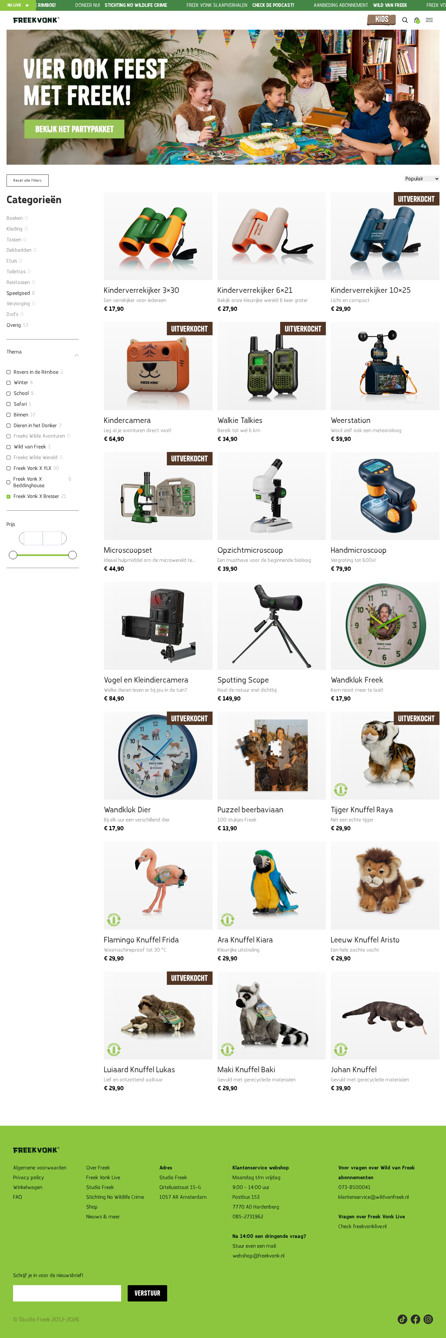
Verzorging (18, 303)
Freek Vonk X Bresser (36, 496)
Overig (14, 325)
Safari (20, 404)
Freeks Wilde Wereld (35, 457)
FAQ (17, 1197)
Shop (92, 1207)
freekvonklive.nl (370, 1226)
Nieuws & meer (103, 1216)
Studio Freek (100, 1187)
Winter (21, 382)
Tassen (14, 239)
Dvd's (12, 314)
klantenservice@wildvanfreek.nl (373, 1197)
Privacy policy (28, 1177)
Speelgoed (18, 293)
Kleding (15, 229)
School (21, 393)
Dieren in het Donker (35, 425)
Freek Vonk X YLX (32, 468)
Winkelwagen (27, 1187)
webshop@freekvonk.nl (258, 1255)
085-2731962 (247, 1216)
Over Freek (98, 1167)
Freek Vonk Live (103, 1177)
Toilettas (16, 271)
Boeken (15, 218)
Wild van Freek (30, 446)
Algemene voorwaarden (39, 1167)
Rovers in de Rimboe (36, 372)
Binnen (21, 414)
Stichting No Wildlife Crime (115, 1197)
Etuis (12, 260)
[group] (74, 5)
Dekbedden (19, 250)
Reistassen (18, 282)
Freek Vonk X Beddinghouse (28, 482)
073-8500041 (354, 1187)
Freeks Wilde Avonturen (39, 436)
